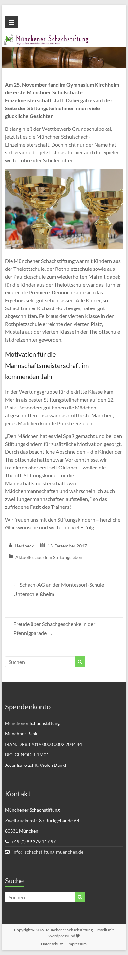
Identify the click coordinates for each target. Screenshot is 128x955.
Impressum (77, 943)
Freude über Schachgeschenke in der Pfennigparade (54, 628)
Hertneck (24, 545)
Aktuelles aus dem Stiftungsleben (48, 557)
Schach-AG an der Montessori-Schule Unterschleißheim (58, 589)
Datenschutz (52, 943)
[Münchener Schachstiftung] (64, 37)
